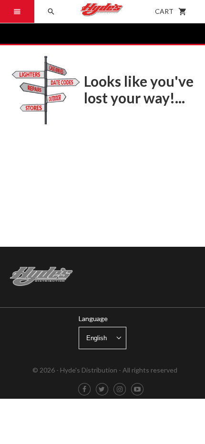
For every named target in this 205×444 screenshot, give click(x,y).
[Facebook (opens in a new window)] (84, 389)
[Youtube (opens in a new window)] (137, 389)
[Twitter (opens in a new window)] (102, 389)
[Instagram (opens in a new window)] (120, 389)
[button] (17, 11)
